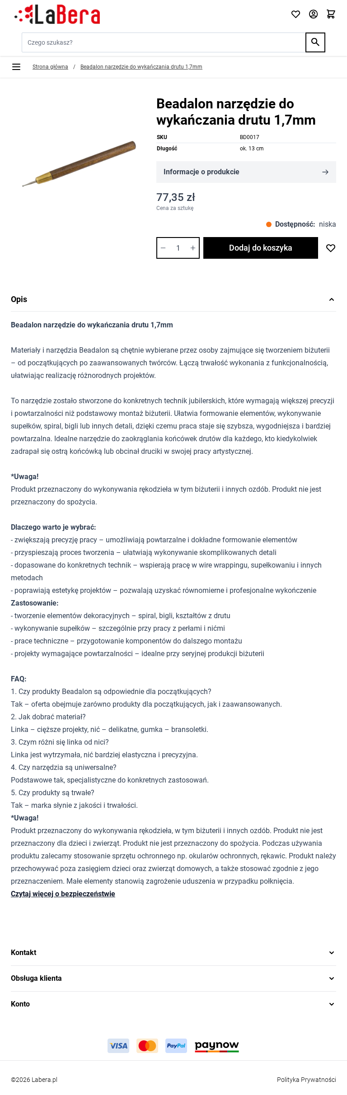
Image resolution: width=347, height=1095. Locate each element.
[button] (173, 952)
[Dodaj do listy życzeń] (330, 248)
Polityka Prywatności (306, 1079)
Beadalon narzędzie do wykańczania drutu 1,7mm (141, 67)
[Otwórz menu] (16, 66)
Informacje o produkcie (201, 172)
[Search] (315, 42)
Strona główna (50, 67)
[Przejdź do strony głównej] (145, 14)
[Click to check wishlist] (296, 15)
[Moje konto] (313, 15)
